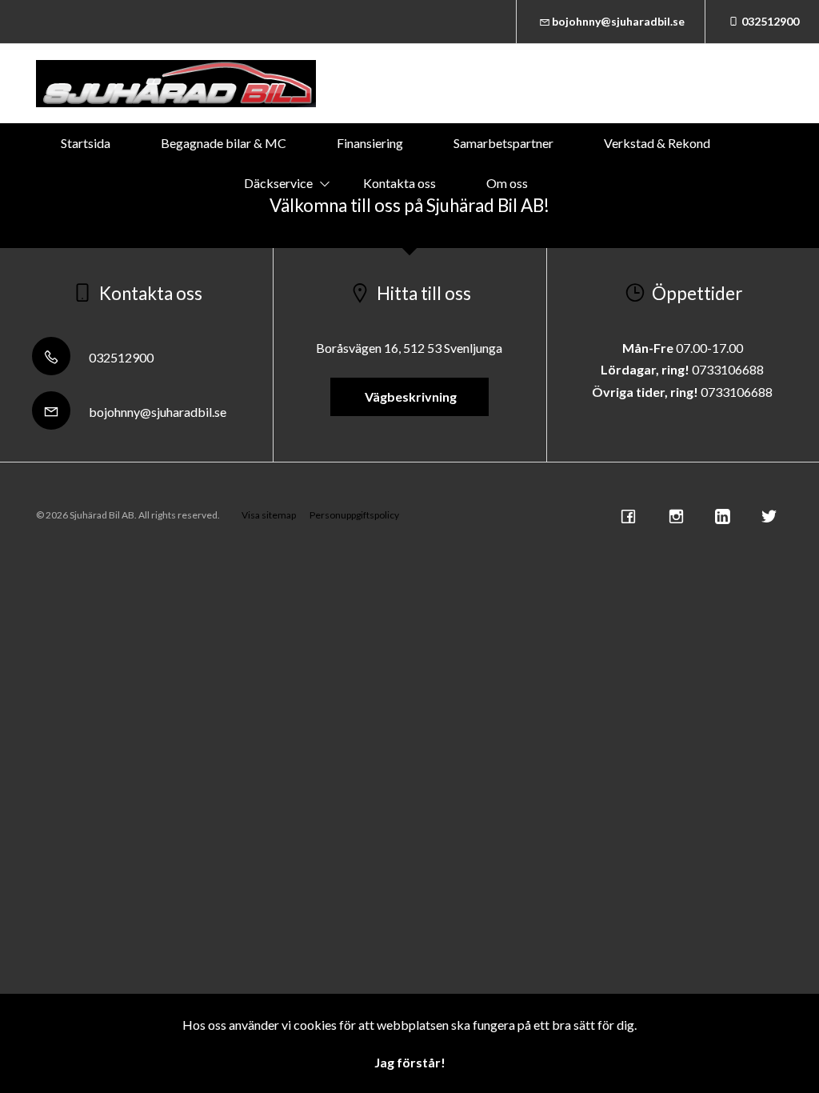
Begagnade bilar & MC (223, 142)
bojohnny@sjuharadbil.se (618, 21)
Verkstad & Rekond (657, 142)
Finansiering (370, 142)
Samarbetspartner (503, 142)
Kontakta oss (399, 182)
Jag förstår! (409, 1062)
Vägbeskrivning (409, 396)
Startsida (85, 142)
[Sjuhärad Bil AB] (176, 83)
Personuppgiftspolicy (354, 515)
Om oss (507, 182)
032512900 (770, 21)
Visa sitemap (269, 515)
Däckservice (278, 182)
